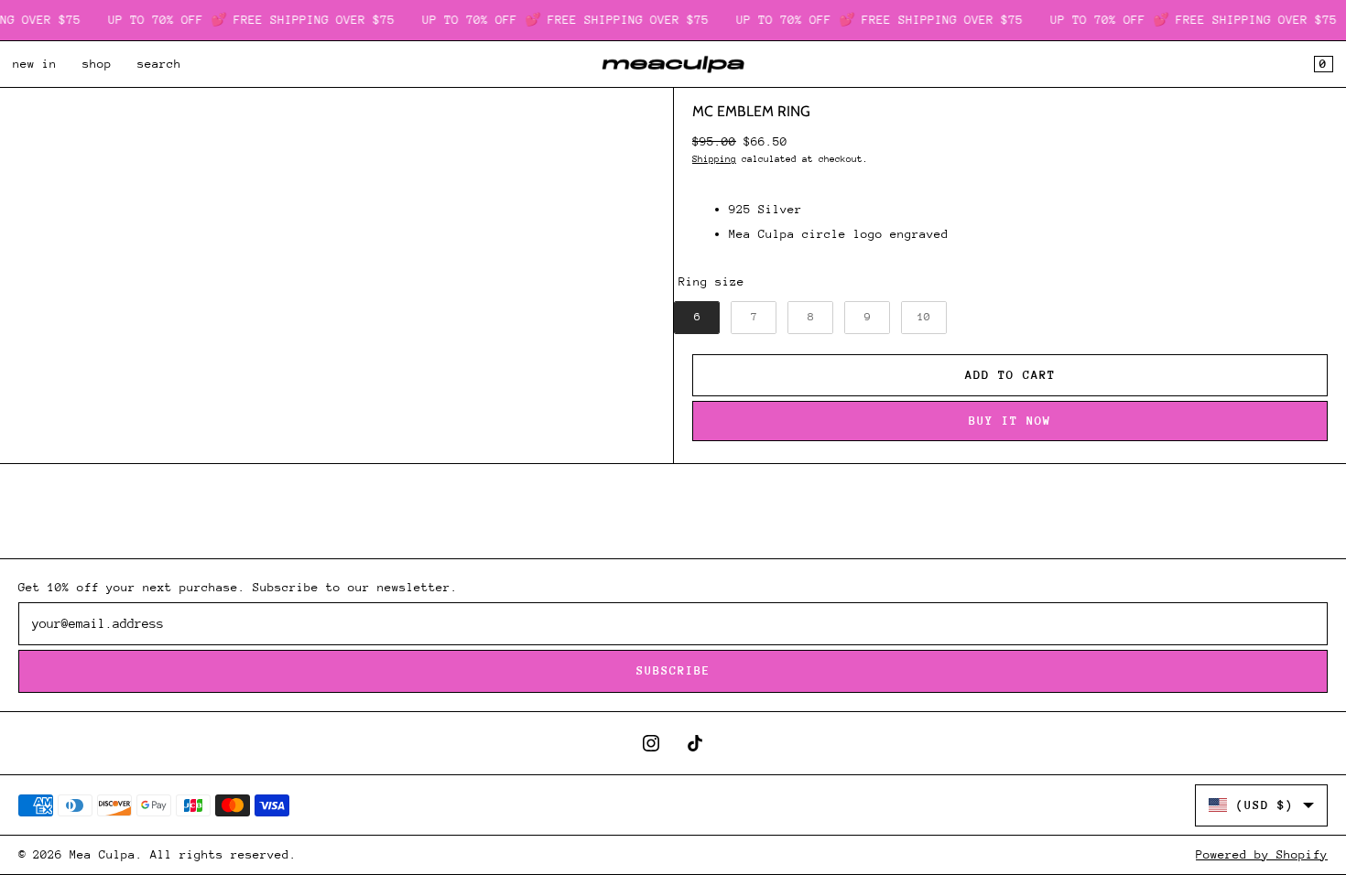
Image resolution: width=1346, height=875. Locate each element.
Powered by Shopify (1262, 854)
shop (97, 63)
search (159, 63)
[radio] (697, 317)
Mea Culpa (103, 854)
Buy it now (1010, 420)
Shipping (714, 159)
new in (35, 63)
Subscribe (673, 670)
